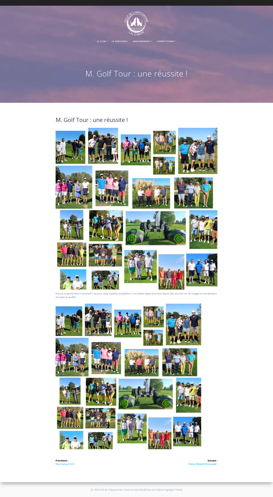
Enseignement (141, 41)
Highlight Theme (173, 489)
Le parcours (119, 41)
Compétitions (165, 41)
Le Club (101, 41)
